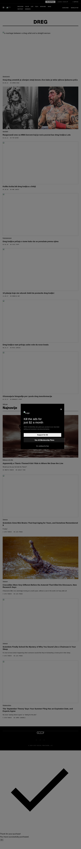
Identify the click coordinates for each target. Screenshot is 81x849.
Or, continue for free (42, 446)
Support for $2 (42, 435)
